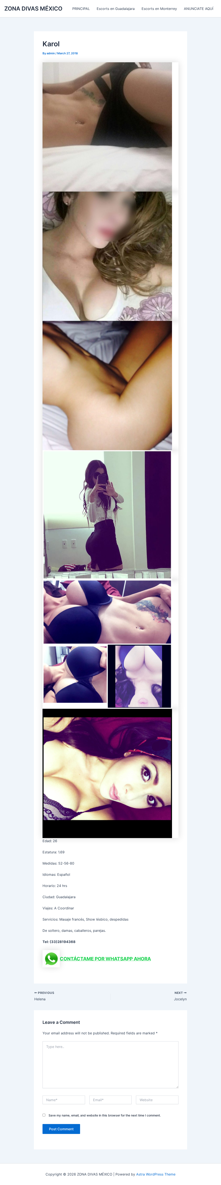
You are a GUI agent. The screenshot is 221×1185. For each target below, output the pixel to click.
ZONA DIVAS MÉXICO (33, 8)
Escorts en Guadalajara (116, 8)
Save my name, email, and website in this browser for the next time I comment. (105, 1115)
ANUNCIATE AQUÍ (198, 8)
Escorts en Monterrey (159, 8)
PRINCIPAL (81, 8)
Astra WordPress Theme (155, 1174)
